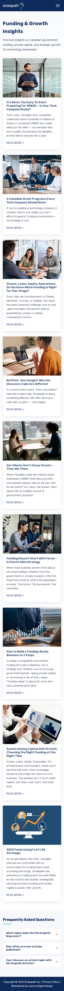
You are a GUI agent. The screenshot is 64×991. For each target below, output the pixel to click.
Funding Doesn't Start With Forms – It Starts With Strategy (32, 560)
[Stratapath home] (13, 5)
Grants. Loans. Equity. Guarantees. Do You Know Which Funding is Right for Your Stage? (32, 287)
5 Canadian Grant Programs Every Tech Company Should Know (31, 200)
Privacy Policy (51, 981)
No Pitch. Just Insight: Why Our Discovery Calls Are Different (29, 382)
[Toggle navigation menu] (57, 5)
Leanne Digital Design (40, 985)
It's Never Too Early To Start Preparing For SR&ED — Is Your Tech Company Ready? (32, 106)
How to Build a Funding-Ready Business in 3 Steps (28, 653)
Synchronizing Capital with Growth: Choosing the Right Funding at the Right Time (32, 752)
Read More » (15, 142)
